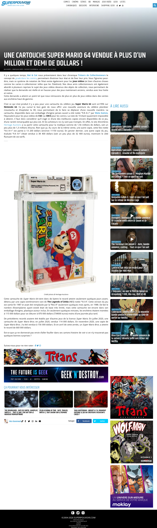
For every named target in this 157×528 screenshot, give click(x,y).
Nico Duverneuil (32, 69)
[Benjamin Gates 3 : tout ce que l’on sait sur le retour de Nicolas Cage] (131, 192)
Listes (122, 2)
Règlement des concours (78, 527)
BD (90, 2)
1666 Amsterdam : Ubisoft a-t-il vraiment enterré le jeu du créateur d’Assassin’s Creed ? (90, 412)
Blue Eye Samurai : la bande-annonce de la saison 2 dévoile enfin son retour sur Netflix (130, 338)
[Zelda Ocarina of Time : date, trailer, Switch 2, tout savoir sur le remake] (56, 399)
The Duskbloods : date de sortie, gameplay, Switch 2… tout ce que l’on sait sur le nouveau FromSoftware (21, 412)
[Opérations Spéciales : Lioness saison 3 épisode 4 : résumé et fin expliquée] (131, 145)
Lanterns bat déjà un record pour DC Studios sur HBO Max (128, 269)
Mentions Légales (78, 520)
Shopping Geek (108, 5)
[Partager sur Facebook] (84, 421)
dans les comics (26, 78)
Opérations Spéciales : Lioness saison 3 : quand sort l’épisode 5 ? (130, 128)
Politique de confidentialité (78, 521)
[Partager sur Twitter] (100, 421)
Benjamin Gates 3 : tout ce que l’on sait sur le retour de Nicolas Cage (130, 198)
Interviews (94, 5)
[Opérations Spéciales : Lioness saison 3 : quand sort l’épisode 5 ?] (131, 121)
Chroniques (71, 5)
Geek (116, 2)
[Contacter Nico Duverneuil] (39, 421)
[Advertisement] (56, 155)
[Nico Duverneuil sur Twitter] (29, 421)
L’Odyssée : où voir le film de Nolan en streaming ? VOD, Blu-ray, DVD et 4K (129, 292)
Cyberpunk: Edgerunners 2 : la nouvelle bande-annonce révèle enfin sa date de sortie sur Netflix (130, 315)
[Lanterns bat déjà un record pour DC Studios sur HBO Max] (131, 262)
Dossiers (83, 5)
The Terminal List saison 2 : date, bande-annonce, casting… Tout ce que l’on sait (130, 245)
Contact (78, 524)
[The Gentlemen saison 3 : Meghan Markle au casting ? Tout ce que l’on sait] (131, 168)
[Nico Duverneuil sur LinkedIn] (36, 421)
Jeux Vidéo (106, 2)
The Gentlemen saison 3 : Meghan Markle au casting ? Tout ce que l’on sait (131, 175)
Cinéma (75, 2)
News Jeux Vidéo (17, 69)
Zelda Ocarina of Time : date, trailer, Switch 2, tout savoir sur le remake (53, 411)
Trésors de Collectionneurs (92, 75)
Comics (67, 2)
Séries (83, 2)
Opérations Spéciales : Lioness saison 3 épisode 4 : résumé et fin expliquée (129, 151)
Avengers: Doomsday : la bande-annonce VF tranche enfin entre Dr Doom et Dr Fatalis (130, 221)
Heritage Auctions (12, 124)
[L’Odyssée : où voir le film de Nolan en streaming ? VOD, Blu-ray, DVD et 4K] (131, 286)
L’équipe (78, 523)
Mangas (96, 2)
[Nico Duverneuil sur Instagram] (32, 421)
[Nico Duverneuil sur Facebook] (25, 421)
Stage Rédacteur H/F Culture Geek (78, 526)
